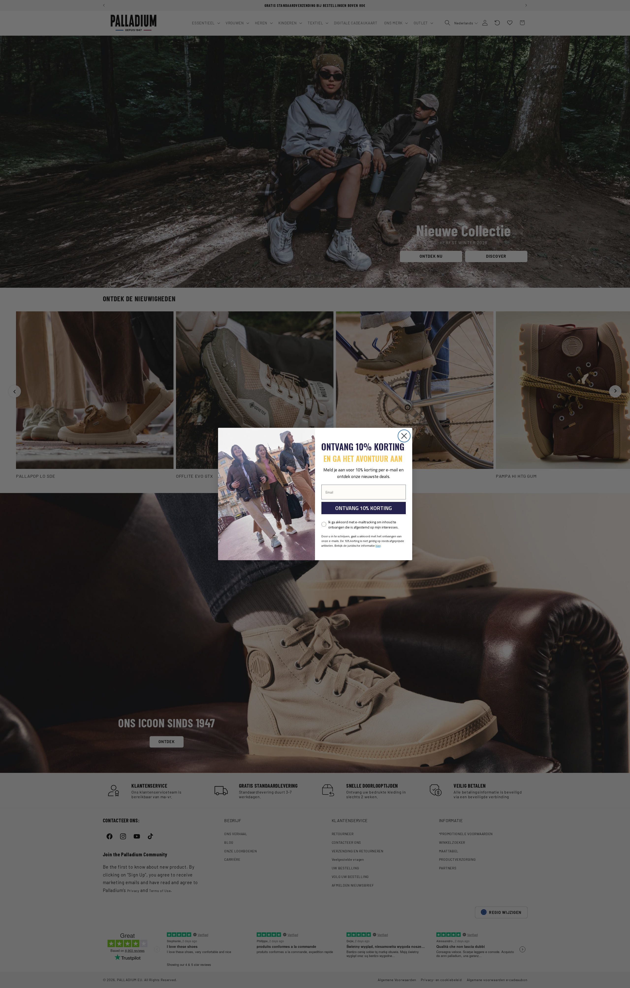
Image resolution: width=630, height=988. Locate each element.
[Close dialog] (404, 436)
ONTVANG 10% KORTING (363, 508)
